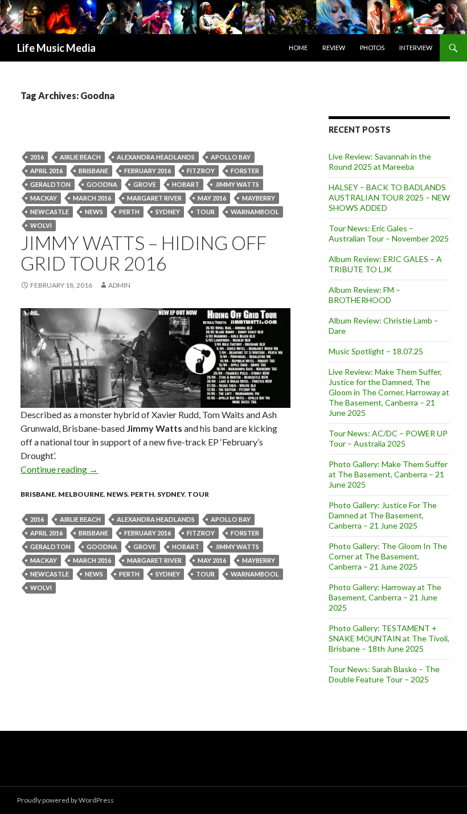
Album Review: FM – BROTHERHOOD (364, 295)
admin (119, 285)
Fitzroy (201, 170)
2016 (37, 157)
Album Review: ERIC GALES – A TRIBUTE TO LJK (385, 264)
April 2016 (46, 170)
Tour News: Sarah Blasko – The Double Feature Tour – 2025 (384, 674)
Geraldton (50, 184)
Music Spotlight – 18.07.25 (376, 351)
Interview (415, 47)
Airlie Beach (80, 157)
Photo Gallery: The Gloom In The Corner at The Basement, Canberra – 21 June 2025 (388, 556)
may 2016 (212, 198)
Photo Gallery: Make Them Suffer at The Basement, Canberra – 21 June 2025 (388, 474)
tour (205, 211)
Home (298, 47)
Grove (144, 184)
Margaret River (154, 198)
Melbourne (81, 494)
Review (333, 47)
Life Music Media (56, 48)
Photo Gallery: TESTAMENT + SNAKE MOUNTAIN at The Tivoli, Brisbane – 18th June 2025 (389, 638)
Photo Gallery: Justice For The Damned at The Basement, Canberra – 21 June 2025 (383, 515)
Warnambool (255, 211)
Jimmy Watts (237, 184)
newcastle (49, 211)
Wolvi (41, 225)
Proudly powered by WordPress (65, 800)
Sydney (167, 211)
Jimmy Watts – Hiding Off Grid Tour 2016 (144, 253)
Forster (245, 170)
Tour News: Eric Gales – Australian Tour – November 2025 (389, 233)
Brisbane (93, 170)
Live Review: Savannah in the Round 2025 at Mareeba (380, 161)
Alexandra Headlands (156, 157)
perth (129, 211)
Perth (142, 494)
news (94, 211)
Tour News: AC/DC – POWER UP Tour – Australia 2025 (388, 438)
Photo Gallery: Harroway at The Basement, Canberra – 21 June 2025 (385, 597)
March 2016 (92, 198)
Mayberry (258, 198)
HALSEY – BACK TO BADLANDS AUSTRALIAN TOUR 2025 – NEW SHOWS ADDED (389, 197)
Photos (372, 47)
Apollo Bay (231, 157)
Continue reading (59, 469)
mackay (43, 198)
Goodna (102, 184)
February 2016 (147, 170)
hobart (185, 184)
